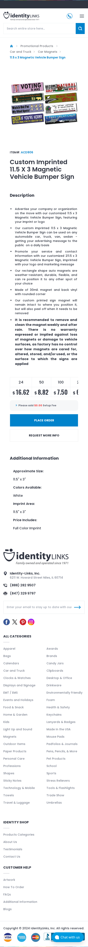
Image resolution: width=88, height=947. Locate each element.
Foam (50, 700)
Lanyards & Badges (61, 722)
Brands (51, 656)
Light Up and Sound (17, 729)
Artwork (9, 880)
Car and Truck (14, 671)
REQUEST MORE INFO (44, 435)
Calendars (11, 663)
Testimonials (12, 849)
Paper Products (14, 751)
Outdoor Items (14, 744)
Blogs (7, 909)
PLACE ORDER (44, 420)
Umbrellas (54, 803)
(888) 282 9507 (23, 585)
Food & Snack (13, 707)
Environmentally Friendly (64, 693)
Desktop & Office (59, 678)
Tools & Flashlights (60, 788)
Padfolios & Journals (62, 744)
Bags (7, 656)
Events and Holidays (18, 700)
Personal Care (14, 759)
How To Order (13, 887)
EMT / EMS (10, 693)
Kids (6, 722)
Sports (51, 773)
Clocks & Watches (17, 678)
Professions (12, 766)
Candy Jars (55, 663)
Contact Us (11, 857)
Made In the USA (58, 729)
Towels (8, 795)
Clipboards (54, 671)
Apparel (9, 649)
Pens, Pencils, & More (61, 751)
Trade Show (55, 795)
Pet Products (55, 759)
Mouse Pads (55, 737)
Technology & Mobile (19, 788)
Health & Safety (58, 707)
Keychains (54, 715)
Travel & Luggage (16, 803)
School (51, 766)
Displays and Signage (19, 685)
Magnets (9, 737)
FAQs (7, 894)
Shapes (8, 773)
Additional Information (20, 902)
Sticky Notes (12, 781)
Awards (52, 649)
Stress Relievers (58, 781)
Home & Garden (15, 715)
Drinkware (53, 685)
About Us (10, 842)
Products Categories (18, 835)
